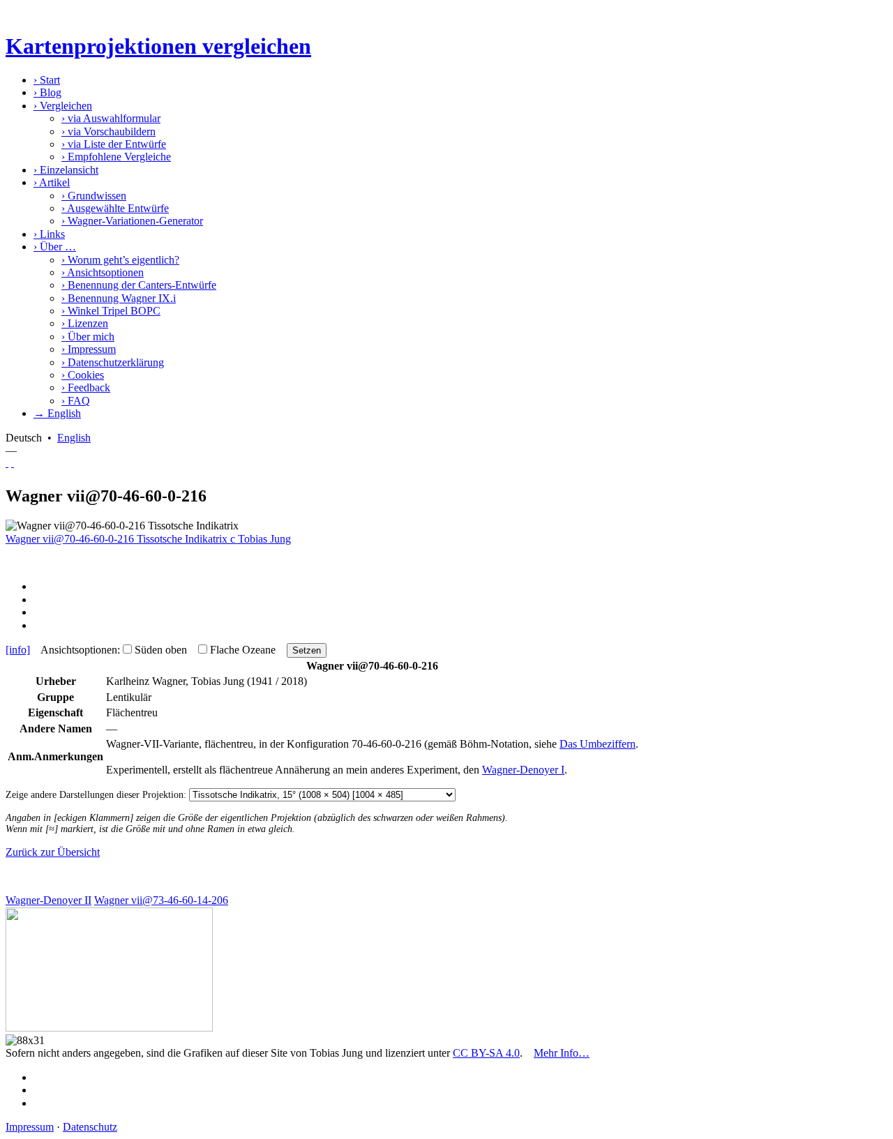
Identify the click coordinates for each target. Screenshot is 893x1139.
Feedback (85, 387)
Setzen (306, 650)
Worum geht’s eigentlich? (120, 260)
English (74, 438)
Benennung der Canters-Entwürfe (138, 285)
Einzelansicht (65, 170)
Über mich (87, 336)
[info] (18, 650)
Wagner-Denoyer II (48, 900)
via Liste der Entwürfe (113, 144)
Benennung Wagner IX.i (118, 298)
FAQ (75, 401)
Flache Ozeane (243, 650)
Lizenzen (84, 323)
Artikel (51, 182)
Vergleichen (62, 106)
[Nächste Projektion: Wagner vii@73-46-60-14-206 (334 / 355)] (12, 463)
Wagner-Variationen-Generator (132, 221)
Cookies (82, 375)
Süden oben (161, 650)
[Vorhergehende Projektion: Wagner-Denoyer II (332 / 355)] (7, 463)
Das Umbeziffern (598, 744)
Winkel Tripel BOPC (110, 311)
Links (49, 234)
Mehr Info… (562, 1053)
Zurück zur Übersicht (53, 852)
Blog (47, 92)
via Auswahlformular (110, 118)
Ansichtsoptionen (102, 272)
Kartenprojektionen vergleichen (158, 46)
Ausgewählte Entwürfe (115, 208)
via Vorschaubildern (108, 131)
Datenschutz (90, 1127)
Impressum (88, 349)
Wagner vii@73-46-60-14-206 (161, 900)
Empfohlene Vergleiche (116, 157)
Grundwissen (93, 196)
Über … (54, 246)
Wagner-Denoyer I (523, 770)
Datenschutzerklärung (112, 362)
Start (46, 80)
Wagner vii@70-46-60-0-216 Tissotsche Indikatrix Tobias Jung (148, 539)
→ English (57, 413)
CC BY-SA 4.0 (486, 1053)
